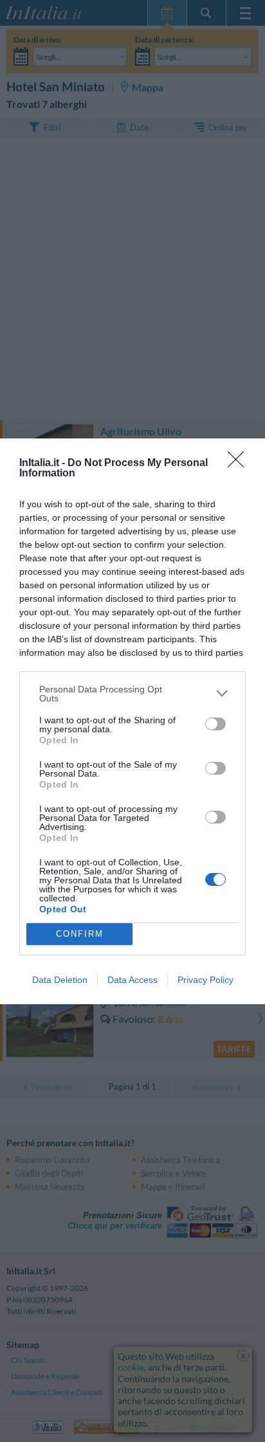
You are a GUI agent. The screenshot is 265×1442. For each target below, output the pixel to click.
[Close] (240, 463)
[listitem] (132, 694)
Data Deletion (59, 980)
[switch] (215, 723)
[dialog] (132, 721)
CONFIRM (80, 934)
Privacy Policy (205, 980)
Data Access (132, 980)
